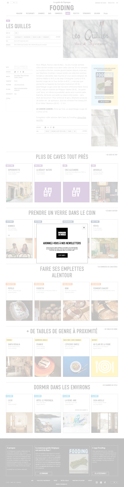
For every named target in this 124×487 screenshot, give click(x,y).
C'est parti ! (62, 255)
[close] (84, 227)
